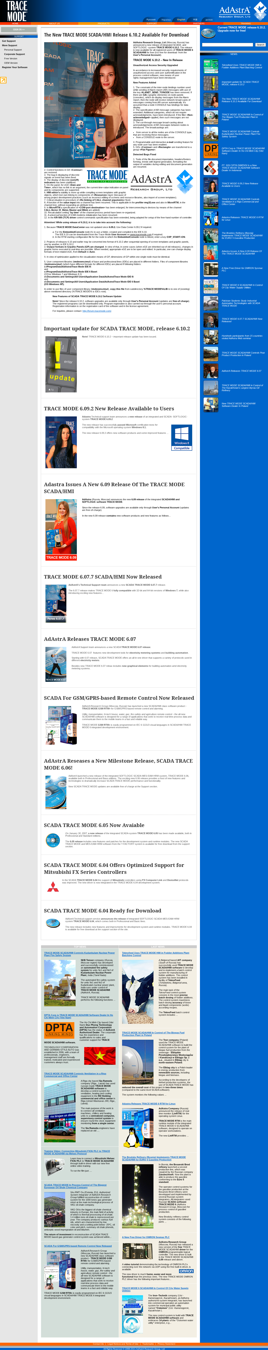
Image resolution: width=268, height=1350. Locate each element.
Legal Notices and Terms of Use (123, 1344)
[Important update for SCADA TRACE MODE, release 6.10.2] (234, 90)
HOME (15, 23)
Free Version (10, 58)
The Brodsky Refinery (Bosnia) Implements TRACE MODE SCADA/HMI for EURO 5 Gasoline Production (154, 1158)
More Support (9, 45)
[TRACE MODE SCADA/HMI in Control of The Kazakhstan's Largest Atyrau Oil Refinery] (234, 394)
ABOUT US (54, 23)
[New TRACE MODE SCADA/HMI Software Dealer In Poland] (234, 411)
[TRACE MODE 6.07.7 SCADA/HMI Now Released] (234, 327)
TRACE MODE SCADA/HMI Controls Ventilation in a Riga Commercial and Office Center (75, 1074)
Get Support (9, 41)
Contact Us (98, 1344)
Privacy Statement (166, 1344)
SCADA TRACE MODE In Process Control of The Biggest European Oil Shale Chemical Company (75, 1186)
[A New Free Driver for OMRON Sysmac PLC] (234, 276)
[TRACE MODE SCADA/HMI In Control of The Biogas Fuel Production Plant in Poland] (234, 124)
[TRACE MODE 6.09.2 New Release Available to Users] (234, 191)
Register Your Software (14, 67)
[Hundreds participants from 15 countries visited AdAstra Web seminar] (234, 344)
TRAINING (246, 23)
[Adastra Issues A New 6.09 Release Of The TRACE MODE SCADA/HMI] (234, 259)
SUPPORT (152, 23)
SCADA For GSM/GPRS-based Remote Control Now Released (78, 1246)
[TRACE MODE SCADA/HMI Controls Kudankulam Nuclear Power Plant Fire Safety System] (234, 141)
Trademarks (148, 1344)
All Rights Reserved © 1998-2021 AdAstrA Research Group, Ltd (134, 1349)
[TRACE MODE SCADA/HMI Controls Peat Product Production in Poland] (234, 361)
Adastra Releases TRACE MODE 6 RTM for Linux (148, 1103)
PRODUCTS (104, 23)
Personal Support (13, 49)
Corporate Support (14, 54)
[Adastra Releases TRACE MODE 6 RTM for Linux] (234, 225)
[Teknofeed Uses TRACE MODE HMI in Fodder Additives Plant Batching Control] (234, 73)
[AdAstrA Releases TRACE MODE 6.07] (232, 378)
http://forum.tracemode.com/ (96, 311)
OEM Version (11, 63)
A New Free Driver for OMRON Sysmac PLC (146, 1237)
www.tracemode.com (141, 234)
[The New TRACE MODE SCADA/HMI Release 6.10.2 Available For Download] (234, 107)
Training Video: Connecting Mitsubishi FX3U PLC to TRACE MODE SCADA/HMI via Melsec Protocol (77, 1152)
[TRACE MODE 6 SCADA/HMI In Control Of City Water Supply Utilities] (234, 293)
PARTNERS (199, 23)
